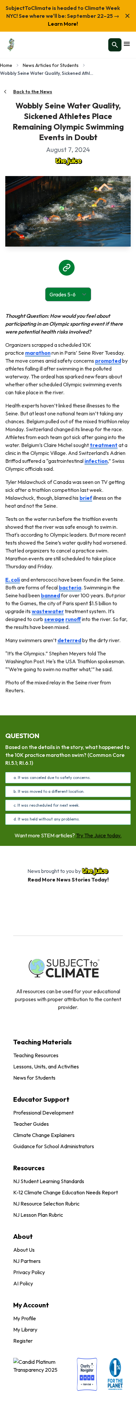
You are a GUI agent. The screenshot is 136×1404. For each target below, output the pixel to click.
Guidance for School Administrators (53, 1146)
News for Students (34, 1077)
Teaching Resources (35, 1055)
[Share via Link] (67, 268)
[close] (127, 16)
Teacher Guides (31, 1123)
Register (23, 1340)
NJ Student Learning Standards (48, 1181)
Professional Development (43, 1112)
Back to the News (32, 92)
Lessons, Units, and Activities (46, 1066)
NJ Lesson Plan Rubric (38, 1214)
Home (6, 65)
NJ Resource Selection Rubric (46, 1203)
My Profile (24, 1318)
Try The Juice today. (98, 835)
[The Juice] (68, 161)
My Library (25, 1329)
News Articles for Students (51, 65)
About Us (24, 1249)
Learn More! (63, 23)
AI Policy (23, 1283)
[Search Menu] (114, 44)
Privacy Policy (29, 1272)
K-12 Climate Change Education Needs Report (65, 1192)
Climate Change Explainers (44, 1135)
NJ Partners (27, 1261)
